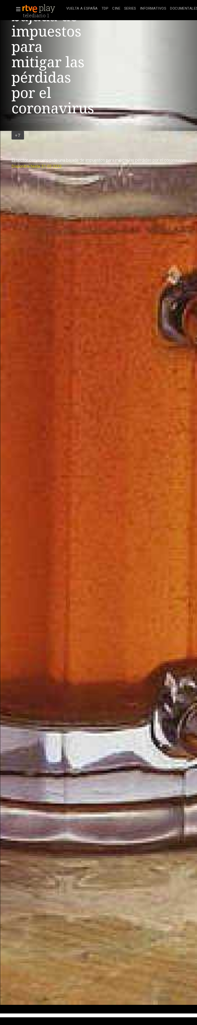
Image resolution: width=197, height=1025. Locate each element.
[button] (17, 9)
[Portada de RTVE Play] (39, 8)
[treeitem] (82, 9)
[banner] (43, 8)
